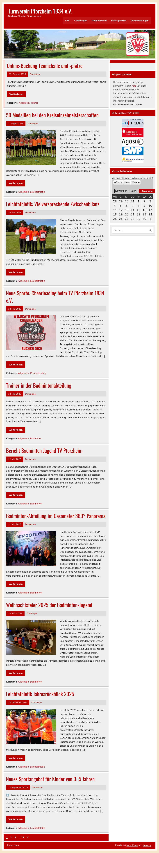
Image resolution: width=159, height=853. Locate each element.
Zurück (119, 182)
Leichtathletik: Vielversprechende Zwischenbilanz (52, 204)
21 (22, 837)
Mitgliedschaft (99, 20)
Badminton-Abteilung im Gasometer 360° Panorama (55, 516)
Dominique (35, 74)
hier (134, 85)
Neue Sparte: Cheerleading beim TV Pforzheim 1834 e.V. (55, 296)
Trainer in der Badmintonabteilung (38, 385)
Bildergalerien (118, 20)
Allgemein (24, 102)
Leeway (147, 845)
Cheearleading (38, 373)
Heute (126, 182)
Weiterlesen (16, 94)
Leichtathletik (37, 191)
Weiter (135, 182)
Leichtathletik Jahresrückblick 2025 (40, 694)
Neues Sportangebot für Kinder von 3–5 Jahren (50, 779)
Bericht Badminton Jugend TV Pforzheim (44, 450)
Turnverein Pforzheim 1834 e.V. (40, 11)
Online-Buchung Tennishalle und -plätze (44, 65)
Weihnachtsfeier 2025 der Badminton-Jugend (49, 605)
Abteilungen (80, 20)
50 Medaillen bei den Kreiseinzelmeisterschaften (52, 115)
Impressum (13, 845)
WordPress (132, 845)
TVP (67, 20)
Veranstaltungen (140, 20)
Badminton (36, 438)
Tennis (34, 102)
